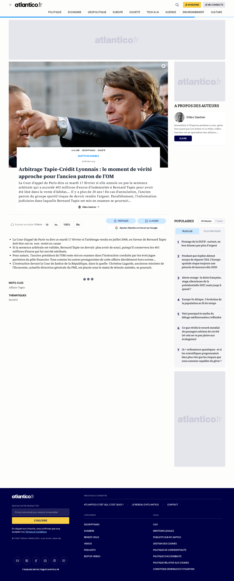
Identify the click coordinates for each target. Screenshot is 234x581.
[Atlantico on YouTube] (63, 560)
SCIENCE (170, 12)
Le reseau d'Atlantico (145, 504)
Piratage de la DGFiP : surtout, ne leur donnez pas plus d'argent (200, 243)
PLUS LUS (187, 231)
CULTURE (216, 12)
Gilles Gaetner (89, 207)
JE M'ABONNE (192, 4)
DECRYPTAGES (91, 524)
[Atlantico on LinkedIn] (45, 560)
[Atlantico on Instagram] (54, 560)
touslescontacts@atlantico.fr (40, 569)
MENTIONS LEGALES (163, 530)
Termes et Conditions (36, 531)
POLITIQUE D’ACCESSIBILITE (167, 556)
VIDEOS (88, 543)
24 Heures (206, 221)
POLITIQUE (54, 12)
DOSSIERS (89, 530)
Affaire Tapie (17, 287)
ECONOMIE (75, 12)
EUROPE (118, 12)
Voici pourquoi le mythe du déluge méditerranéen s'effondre (202, 315)
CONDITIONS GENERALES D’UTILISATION (173, 569)
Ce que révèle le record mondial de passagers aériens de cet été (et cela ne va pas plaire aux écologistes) (201, 333)
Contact (172, 504)
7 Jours (219, 221)
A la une (75, 150)
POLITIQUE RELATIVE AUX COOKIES (171, 562)
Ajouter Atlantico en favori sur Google (138, 227)
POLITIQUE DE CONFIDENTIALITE (169, 550)
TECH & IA (153, 12)
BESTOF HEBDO (92, 556)
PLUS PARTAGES (212, 231)
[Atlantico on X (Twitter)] (26, 560)
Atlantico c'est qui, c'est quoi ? (104, 504)
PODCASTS (90, 550)
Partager (123, 220)
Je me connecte (214, 4)
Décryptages (88, 150)
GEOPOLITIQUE (97, 12)
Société (101, 150)
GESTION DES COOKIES (165, 543)
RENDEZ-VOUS (91, 537)
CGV (155, 524)
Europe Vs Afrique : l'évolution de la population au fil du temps (202, 301)
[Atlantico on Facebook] (36, 560)
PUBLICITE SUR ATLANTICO (167, 537)
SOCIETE (134, 12)
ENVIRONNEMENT (193, 12)
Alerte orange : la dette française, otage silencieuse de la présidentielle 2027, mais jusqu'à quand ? (201, 283)
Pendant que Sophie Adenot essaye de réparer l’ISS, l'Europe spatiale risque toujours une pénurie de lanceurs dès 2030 (201, 261)
